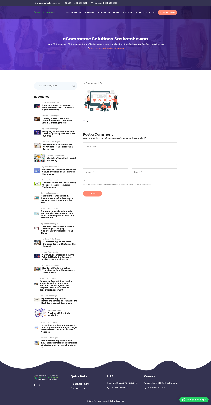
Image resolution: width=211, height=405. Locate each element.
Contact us (149, 12)
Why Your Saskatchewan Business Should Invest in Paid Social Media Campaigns (59, 171)
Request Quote (167, 12)
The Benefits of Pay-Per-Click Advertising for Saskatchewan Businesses (58, 146)
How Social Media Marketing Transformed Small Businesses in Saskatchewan (58, 270)
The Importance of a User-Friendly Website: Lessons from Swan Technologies (59, 184)
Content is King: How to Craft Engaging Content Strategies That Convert (59, 243)
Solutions (71, 12)
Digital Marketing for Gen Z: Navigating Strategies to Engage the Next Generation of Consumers (59, 300)
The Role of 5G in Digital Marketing (59, 314)
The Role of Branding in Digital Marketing (61, 159)
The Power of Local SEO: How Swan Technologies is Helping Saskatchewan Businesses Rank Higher (57, 229)
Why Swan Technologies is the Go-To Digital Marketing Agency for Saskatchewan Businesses (58, 257)
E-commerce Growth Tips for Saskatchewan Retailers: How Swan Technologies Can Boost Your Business (116, 44)
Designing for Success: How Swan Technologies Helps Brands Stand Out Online (58, 133)
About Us (101, 12)
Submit (92, 193)
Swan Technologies (51, 102)
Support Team (81, 383)
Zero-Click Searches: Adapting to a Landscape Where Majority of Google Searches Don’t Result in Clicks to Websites (59, 328)
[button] (194, 399)
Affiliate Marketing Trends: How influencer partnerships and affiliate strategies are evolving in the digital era (59, 344)
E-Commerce (60, 44)
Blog (138, 12)
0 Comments (92, 83)
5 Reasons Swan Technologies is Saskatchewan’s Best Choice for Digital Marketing (58, 107)
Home (49, 44)
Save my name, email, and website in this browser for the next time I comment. (117, 184)
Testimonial (114, 12)
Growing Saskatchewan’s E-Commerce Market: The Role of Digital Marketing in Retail (57, 120)
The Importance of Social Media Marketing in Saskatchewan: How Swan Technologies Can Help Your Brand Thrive (57, 214)
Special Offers (86, 12)
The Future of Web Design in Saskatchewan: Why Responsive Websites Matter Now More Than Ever (57, 199)
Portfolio (128, 12)
